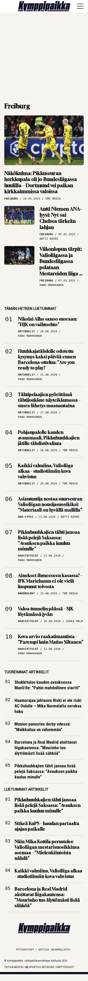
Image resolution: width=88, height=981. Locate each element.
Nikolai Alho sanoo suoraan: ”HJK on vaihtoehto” (47, 321)
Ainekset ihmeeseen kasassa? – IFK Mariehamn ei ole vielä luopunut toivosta (50, 581)
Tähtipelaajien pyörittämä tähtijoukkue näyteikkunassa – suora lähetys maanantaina (49, 400)
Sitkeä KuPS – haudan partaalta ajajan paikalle (47, 826)
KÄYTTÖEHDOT (65, 967)
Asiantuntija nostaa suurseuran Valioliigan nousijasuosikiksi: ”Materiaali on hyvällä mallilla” (50, 504)
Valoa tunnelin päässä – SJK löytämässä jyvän (45, 611)
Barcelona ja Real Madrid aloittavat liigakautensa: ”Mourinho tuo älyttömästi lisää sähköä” (46, 748)
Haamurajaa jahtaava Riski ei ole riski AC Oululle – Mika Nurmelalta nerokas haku (48, 706)
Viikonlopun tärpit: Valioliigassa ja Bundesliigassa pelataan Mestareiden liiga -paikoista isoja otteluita (61, 267)
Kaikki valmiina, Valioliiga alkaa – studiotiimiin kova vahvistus (45, 471)
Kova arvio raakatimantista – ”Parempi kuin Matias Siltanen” (50, 639)
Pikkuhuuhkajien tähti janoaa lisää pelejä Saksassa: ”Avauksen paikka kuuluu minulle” (49, 540)
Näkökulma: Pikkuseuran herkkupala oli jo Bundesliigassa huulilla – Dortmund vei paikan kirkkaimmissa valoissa (40, 182)
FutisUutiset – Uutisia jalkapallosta (43, 949)
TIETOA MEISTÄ (13, 967)
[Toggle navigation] (80, 6)
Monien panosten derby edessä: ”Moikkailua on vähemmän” (43, 727)
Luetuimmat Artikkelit (26, 789)
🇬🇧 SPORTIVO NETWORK (39, 967)
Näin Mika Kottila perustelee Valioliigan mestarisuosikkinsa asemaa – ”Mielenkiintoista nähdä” (47, 850)
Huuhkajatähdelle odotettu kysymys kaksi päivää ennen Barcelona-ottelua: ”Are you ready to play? (47, 359)
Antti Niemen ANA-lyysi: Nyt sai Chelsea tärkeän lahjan (61, 218)
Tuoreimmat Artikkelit (26, 672)
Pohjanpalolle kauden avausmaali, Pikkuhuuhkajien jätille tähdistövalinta (48, 438)
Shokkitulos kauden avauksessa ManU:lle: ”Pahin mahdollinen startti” (47, 685)
